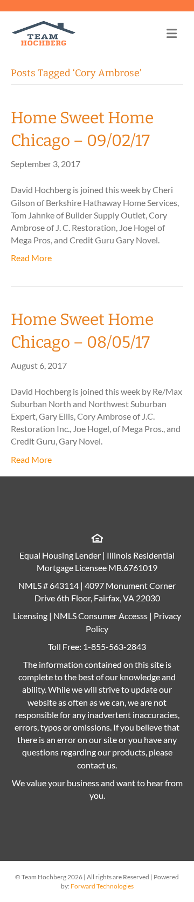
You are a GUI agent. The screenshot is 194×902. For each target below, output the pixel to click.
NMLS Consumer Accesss (100, 616)
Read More (31, 258)
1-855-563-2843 (114, 646)
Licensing (30, 616)
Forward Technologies (102, 886)
